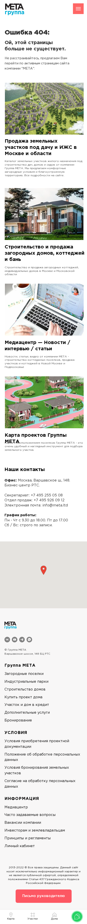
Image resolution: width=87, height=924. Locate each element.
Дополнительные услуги (27, 712)
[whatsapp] (29, 639)
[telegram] (22, 639)
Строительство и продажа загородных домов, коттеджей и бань (45, 253)
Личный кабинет (19, 846)
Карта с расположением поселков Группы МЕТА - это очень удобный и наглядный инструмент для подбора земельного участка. (44, 446)
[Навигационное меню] (78, 8)
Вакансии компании (22, 822)
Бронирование (18, 720)
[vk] (7, 639)
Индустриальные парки (26, 681)
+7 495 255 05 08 (47, 495)
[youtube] (14, 639)
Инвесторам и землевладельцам (34, 830)
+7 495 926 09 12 (49, 500)
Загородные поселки (24, 674)
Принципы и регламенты (27, 838)
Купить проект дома (23, 697)
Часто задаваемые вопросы (30, 815)
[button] (43, 570)
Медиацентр (16, 807)
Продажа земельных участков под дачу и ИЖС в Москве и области (41, 147)
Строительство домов (25, 689)
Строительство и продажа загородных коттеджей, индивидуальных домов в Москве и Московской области (42, 271)
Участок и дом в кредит (26, 705)
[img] (44, 109)
